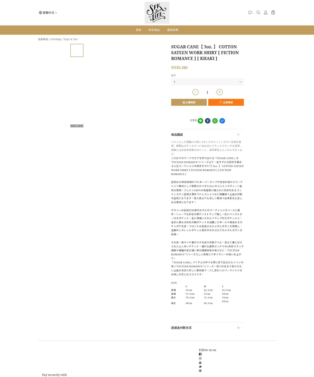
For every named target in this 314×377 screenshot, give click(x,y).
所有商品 (154, 30)
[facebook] (207, 121)
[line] (200, 121)
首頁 (138, 30)
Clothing (55, 39)
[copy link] (222, 121)
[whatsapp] (215, 121)
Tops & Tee (70, 39)
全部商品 (43, 39)
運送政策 (172, 30)
